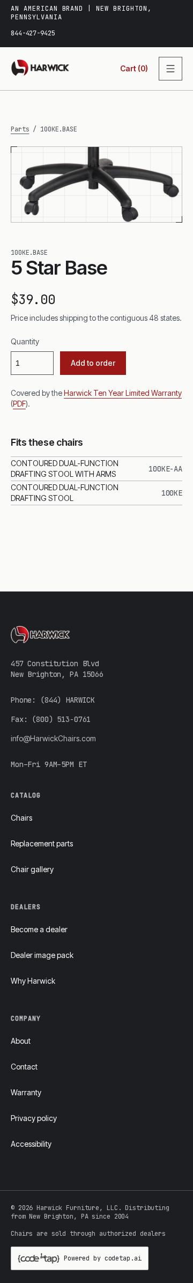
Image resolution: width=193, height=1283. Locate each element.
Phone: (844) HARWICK (53, 700)
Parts (20, 129)
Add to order (93, 362)
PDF (19, 403)
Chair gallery (32, 869)
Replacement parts (42, 843)
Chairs (21, 817)
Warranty (26, 1092)
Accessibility (31, 1143)
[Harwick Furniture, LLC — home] (40, 69)
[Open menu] (170, 68)
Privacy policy (34, 1118)
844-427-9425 (33, 33)
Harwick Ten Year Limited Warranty (123, 392)
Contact (24, 1066)
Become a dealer (39, 929)
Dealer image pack (42, 955)
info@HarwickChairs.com (53, 738)
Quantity (25, 341)
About (21, 1040)
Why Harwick (33, 980)
